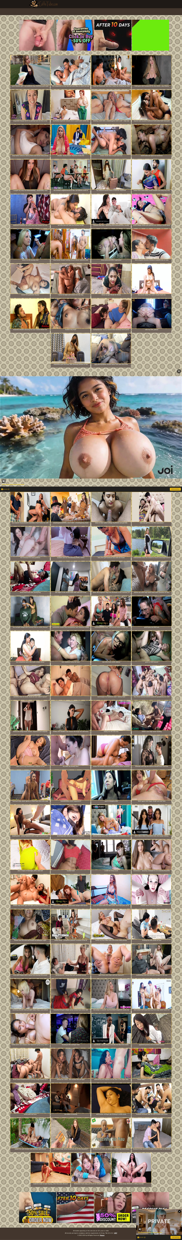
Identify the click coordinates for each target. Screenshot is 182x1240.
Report (102, 1235)
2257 (115, 1233)
